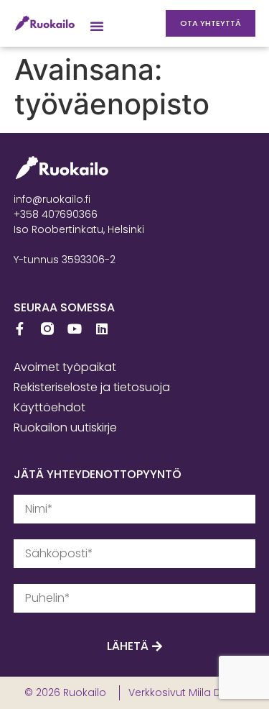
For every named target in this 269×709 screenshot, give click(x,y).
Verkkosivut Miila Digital (186, 692)
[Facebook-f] (20, 328)
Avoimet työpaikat (65, 367)
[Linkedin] (101, 328)
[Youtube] (74, 328)
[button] (97, 26)
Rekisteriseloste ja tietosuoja (92, 387)
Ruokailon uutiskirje (65, 427)
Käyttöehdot (49, 407)
